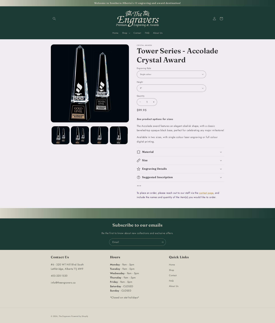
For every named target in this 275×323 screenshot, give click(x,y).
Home (172, 264)
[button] (54, 18)
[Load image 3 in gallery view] (99, 135)
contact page (206, 193)
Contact (173, 275)
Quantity (141, 95)
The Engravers (65, 316)
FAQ (171, 280)
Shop (171, 270)
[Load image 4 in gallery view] (119, 135)
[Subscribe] (162, 242)
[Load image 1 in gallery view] (61, 135)
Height (140, 82)
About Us (173, 286)
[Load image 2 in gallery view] (80, 135)
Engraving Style (144, 68)
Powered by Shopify (79, 316)
